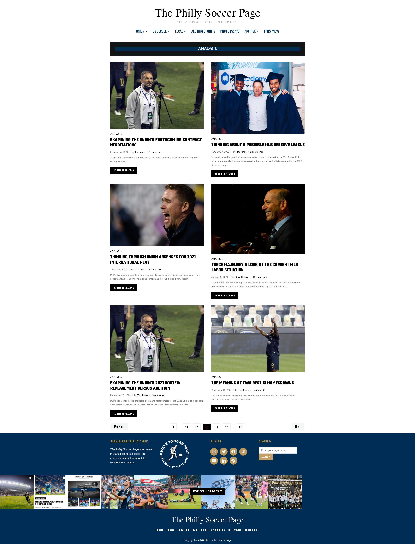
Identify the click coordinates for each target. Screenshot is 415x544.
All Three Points (203, 31)
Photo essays (229, 31)
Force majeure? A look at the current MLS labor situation (254, 267)
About (204, 530)
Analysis (116, 133)
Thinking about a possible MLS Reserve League (258, 144)
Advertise (184, 530)
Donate (159, 530)
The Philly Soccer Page (207, 12)
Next (298, 426)
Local (179, 31)
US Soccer (160, 31)
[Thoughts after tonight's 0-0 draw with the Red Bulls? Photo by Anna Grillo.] (151, 492)
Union (140, 31)
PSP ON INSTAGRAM (207, 491)
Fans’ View (271, 31)
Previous (119, 426)
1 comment (258, 390)
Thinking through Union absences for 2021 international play (153, 260)
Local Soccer (252, 530)
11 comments (154, 269)
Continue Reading (123, 170)
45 (196, 427)
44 (186, 427)
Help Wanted (235, 530)
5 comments (256, 151)
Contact (171, 530)
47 (216, 427)
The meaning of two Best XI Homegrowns (252, 383)
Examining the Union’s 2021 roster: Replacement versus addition (145, 386)
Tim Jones (140, 152)
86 (240, 427)
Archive (250, 31)
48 (226, 427)
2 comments (155, 152)
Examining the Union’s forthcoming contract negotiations (156, 142)
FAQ (195, 530)
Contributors (217, 530)
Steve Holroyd (242, 277)
